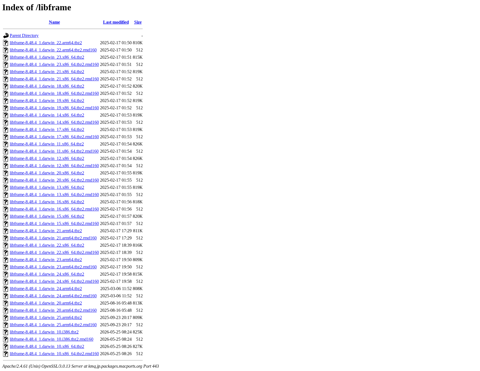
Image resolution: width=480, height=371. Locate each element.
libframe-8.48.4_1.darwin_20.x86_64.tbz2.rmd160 (54, 180)
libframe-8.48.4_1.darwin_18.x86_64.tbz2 (47, 86)
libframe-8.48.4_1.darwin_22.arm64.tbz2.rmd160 (53, 50)
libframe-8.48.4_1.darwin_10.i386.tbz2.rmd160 (51, 339)
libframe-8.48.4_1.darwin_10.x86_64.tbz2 (47, 346)
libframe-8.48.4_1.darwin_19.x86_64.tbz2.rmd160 (54, 107)
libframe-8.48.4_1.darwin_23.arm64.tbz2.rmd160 (53, 266)
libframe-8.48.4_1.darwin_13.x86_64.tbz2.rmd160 (54, 194)
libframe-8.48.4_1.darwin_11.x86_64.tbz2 (47, 144)
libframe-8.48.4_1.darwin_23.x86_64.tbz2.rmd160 (54, 64)
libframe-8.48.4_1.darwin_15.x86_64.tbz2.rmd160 (54, 223)
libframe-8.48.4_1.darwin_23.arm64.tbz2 (46, 259)
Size (138, 22)
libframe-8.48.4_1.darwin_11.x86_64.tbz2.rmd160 (54, 151)
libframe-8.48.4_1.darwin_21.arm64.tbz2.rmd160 (53, 238)
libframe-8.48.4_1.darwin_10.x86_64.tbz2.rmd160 (54, 353)
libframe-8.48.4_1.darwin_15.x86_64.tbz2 (47, 216)
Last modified (116, 22)
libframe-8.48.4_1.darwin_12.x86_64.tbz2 (47, 158)
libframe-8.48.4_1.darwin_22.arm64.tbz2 (46, 42)
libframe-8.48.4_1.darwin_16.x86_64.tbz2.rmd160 (54, 209)
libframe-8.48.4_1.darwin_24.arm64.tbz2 (46, 288)
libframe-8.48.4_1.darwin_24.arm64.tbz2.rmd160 (53, 295)
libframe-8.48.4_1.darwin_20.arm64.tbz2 (46, 303)
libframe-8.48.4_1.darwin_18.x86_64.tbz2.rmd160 (54, 93)
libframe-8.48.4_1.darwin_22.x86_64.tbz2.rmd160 (54, 252)
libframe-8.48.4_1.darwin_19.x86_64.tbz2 (47, 100)
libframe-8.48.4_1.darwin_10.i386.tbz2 (44, 332)
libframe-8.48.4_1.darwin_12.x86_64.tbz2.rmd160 (54, 165)
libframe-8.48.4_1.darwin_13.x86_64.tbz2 (47, 187)
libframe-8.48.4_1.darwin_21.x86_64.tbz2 (47, 71)
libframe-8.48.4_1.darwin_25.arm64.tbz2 (46, 317)
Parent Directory (24, 35)
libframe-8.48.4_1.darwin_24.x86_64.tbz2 (47, 274)
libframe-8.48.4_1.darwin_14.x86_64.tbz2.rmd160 (54, 122)
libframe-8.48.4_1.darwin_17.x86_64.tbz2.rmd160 (54, 136)
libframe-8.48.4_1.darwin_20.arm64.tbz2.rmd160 (53, 310)
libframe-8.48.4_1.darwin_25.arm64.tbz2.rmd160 (53, 324)
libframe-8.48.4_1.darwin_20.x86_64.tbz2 (47, 172)
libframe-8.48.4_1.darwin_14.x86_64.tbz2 (47, 115)
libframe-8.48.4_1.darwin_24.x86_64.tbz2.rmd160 (54, 281)
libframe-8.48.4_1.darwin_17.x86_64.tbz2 (47, 129)
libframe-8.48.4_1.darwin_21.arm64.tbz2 (46, 230)
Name (54, 22)
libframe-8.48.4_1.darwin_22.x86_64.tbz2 (47, 245)
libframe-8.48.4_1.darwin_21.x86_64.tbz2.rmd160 (54, 78)
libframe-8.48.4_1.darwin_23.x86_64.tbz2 (47, 57)
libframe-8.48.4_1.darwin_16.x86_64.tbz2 (47, 201)
